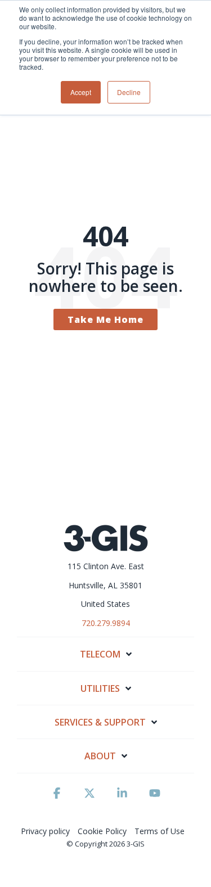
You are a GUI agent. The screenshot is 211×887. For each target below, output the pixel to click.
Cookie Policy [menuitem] (102, 831)
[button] (56, 798)
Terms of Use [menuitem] (159, 831)
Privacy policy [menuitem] (45, 831)
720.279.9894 (106, 623)
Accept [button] (80, 92)
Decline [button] (129, 92)
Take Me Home (105, 319)
